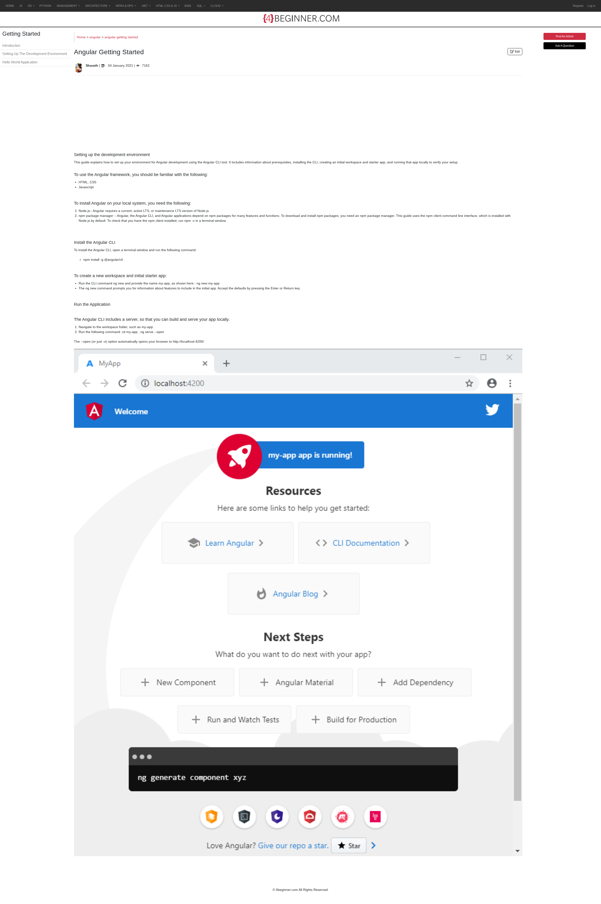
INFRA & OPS (124, 6)
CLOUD (215, 6)
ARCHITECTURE (96, 6)
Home (82, 37)
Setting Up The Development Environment (34, 54)
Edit (517, 51)
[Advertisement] (298, 112)
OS (29, 6)
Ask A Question (564, 45)
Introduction (11, 45)
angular (95, 37)
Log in (591, 6)
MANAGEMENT (67, 6)
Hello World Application (19, 62)
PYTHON (45, 6)
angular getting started (121, 37)
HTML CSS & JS (166, 6)
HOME (10, 6)
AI (21, 6)
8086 (188, 6)
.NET (144, 6)
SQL (199, 6)
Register (578, 6)
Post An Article (565, 36)
